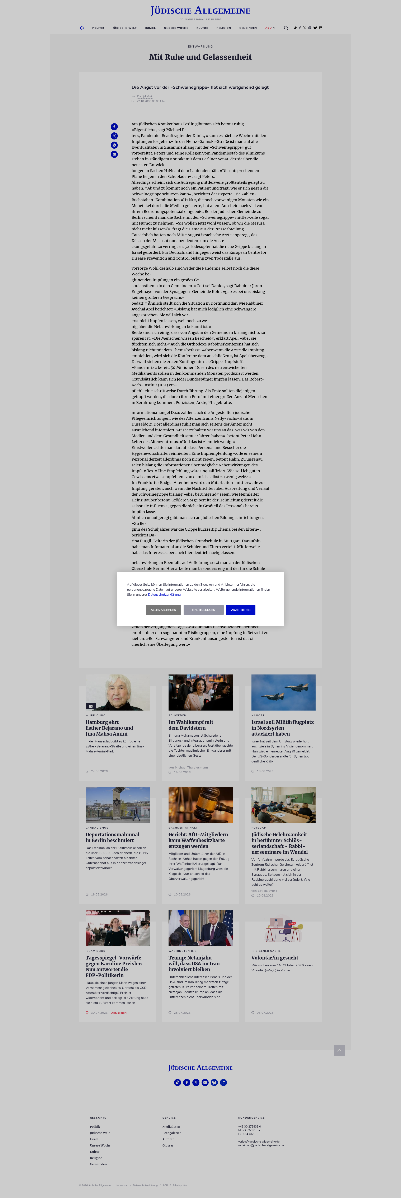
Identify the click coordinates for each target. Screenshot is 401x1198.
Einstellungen (203, 610)
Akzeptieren (240, 610)
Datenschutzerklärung (164, 594)
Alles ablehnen (163, 610)
